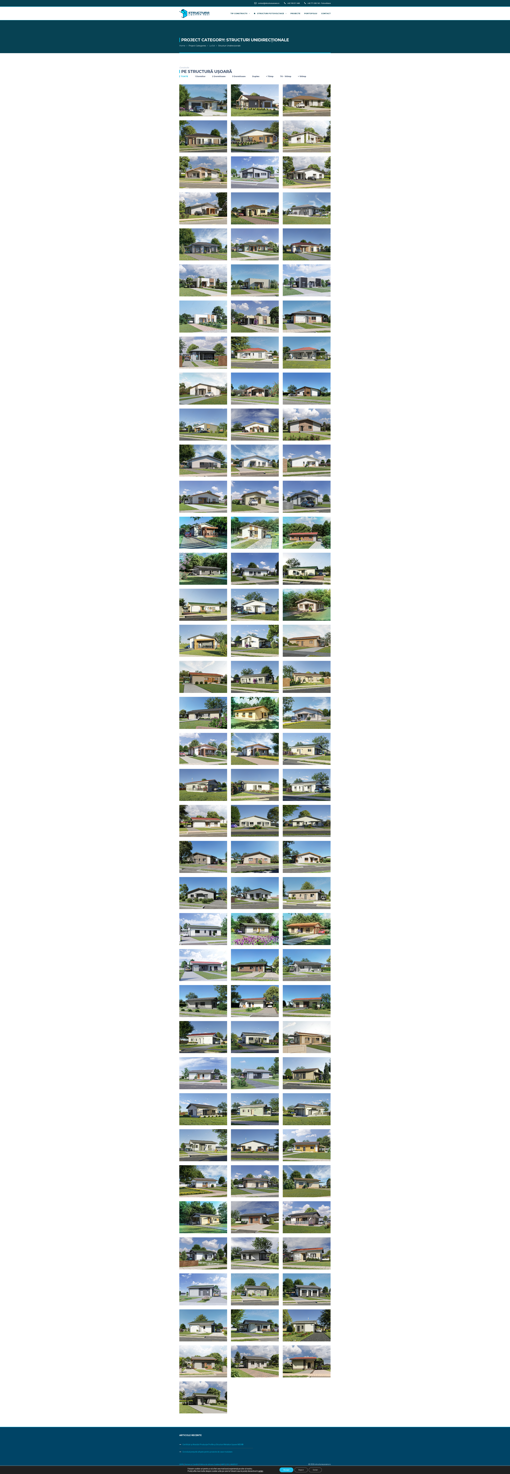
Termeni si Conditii (191, 1464)
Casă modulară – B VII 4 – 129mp (255, 389)
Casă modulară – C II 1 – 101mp (203, 713)
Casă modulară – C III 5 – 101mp (307, 533)
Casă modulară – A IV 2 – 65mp (307, 1181)
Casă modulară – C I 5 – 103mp (307, 749)
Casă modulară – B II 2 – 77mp (203, 1073)
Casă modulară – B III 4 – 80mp (307, 965)
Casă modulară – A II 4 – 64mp (255, 1289)
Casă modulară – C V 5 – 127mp (307, 425)
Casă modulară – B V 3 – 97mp (307, 857)
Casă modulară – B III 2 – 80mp (255, 1001)
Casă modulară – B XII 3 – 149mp (307, 100)
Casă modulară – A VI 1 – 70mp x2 (255, 1145)
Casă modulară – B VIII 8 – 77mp (307, 208)
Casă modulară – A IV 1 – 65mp (203, 1217)
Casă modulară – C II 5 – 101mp (307, 641)
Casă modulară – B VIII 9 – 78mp (255, 208)
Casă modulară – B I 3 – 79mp (255, 1109)
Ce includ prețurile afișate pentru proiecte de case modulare (207, 1452)
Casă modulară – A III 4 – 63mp (307, 1217)
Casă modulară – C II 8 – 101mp (307, 605)
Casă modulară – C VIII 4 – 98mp (203, 353)
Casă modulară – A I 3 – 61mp (255, 1361)
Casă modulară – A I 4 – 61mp (203, 1361)
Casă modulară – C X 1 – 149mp (203, 208)
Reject (301, 1470)
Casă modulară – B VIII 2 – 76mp (307, 353)
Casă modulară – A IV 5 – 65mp (307, 1145)
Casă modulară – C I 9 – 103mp (255, 713)
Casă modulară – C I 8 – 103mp (307, 713)
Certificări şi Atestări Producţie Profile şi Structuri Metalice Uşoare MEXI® (212, 1444)
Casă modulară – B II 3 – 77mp (307, 1037)
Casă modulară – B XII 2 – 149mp (203, 136)
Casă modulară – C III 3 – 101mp (255, 569)
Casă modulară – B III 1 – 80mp (307, 1001)
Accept (286, 1470)
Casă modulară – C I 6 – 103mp (255, 749)
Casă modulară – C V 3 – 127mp (255, 461)
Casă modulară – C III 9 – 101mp (255, 497)
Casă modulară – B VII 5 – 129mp (203, 389)
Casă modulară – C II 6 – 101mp (255, 641)
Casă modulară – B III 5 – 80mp (255, 965)
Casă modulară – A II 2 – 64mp (203, 1325)
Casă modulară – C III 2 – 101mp (307, 569)
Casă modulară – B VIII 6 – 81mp (255, 244)
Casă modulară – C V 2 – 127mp (307, 461)
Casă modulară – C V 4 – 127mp (203, 461)
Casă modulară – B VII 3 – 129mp (307, 389)
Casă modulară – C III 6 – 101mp (255, 533)
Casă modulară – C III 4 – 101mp (203, 569)
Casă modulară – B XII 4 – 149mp (255, 100)
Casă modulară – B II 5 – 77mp (203, 1037)
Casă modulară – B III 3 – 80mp (203, 1001)
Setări (315, 1470)
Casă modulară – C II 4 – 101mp (203, 677)
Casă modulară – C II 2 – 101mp (307, 677)
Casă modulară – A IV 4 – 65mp (203, 1181)
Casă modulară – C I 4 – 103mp (203, 785)
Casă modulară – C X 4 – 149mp (203, 172)
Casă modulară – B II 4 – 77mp (255, 1037)
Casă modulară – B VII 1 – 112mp (203, 425)
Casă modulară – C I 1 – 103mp (203, 821)
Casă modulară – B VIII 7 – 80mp (203, 244)
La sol (212, 46)
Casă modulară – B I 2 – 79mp (307, 1109)
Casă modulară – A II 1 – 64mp (255, 1325)
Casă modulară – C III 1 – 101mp (203, 605)
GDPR (181, 1464)
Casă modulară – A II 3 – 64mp (307, 1289)
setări (260, 1471)
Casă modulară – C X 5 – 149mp (307, 136)
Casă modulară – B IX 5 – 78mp (203, 280)
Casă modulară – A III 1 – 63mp (307, 1253)
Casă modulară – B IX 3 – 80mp (307, 280)
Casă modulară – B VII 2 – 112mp (255, 425)
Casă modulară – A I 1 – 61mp (203, 1397)
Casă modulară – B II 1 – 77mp (255, 1073)
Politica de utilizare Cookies (209, 1464)
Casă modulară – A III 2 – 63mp (255, 1253)
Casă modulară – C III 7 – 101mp (203, 533)
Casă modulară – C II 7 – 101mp (203, 641)
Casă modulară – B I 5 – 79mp (307, 1073)
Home (182, 46)
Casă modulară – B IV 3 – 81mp (255, 929)
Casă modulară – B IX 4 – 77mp (255, 280)
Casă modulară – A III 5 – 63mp (255, 1217)
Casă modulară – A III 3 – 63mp (203, 1253)
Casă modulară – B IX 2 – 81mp (203, 317)
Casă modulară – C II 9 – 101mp (255, 605)
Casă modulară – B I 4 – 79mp (203, 1109)
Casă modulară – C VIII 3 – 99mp (255, 353)
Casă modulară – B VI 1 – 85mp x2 (307, 821)
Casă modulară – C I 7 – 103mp (203, 749)
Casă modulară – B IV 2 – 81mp (307, 929)
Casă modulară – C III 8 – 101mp (307, 497)
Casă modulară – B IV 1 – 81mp (203, 965)
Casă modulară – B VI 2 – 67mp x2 (255, 821)
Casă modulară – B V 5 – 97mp (203, 857)
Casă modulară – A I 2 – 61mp (307, 1361)
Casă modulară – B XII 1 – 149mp (255, 136)
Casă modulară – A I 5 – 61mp (307, 1325)
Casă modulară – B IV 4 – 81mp (203, 929)
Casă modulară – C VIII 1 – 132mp (307, 244)
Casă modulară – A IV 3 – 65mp (255, 1181)
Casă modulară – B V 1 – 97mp (255, 893)
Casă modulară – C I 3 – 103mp (255, 785)
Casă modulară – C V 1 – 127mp (203, 497)
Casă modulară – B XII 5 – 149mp (203, 100)
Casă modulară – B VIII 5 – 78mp (307, 317)
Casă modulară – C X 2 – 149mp (307, 172)
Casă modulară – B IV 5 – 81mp (307, 893)
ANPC (223, 1464)
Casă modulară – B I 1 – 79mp (203, 1145)
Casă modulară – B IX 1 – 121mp (255, 317)
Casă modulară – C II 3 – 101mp (255, 677)
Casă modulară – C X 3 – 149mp (255, 172)
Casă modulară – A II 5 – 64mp (203, 1289)
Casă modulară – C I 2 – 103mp (307, 785)
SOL (228, 1464)
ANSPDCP (234, 1464)
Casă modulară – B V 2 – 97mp (203, 893)
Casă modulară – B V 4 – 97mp (255, 857)
